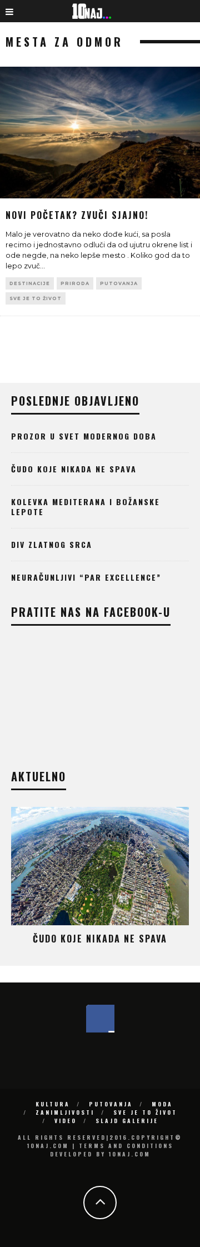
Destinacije (29, 283)
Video (65, 1120)
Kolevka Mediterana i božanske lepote (85, 506)
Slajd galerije (127, 1120)
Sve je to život (35, 298)
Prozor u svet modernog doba (84, 436)
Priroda (75, 283)
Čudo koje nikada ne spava (74, 469)
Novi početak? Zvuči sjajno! (77, 215)
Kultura (53, 1104)
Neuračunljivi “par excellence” (86, 577)
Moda (162, 1104)
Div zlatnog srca (51, 544)
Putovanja (119, 283)
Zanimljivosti (65, 1112)
